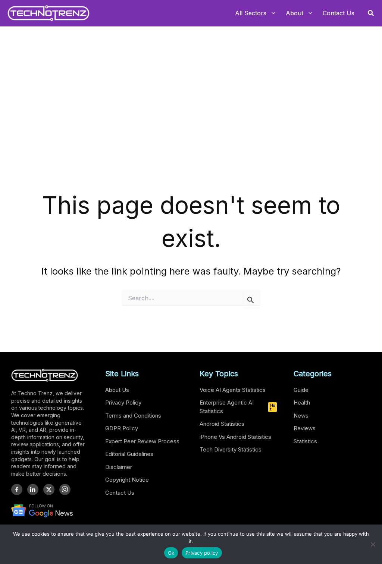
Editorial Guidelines (129, 453)
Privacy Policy (123, 402)
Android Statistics (222, 423)
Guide (301, 389)
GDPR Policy (121, 428)
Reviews (305, 428)
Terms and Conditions (133, 415)
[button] (371, 13)
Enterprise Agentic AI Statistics (237, 407)
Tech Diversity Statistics (231, 449)
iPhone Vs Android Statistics (235, 436)
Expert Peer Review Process (142, 441)
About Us (117, 389)
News (301, 415)
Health (302, 402)
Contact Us (119, 492)
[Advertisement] (191, 132)
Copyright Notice (127, 479)
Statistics (305, 441)
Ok (171, 553)
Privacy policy (201, 553)
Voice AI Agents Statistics (233, 389)
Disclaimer (118, 466)
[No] (372, 544)
